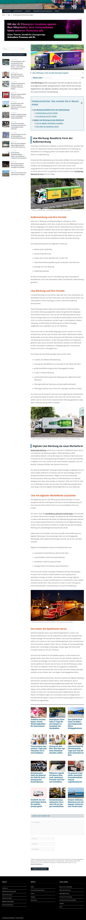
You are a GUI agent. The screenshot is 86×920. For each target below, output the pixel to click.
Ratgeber (33, 897)
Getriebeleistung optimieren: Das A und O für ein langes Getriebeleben (56, 803)
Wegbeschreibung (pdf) (8, 901)
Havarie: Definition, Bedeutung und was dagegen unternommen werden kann (76, 803)
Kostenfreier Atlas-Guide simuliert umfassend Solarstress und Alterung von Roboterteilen (18, 106)
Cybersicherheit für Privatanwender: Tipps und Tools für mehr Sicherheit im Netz (76, 750)
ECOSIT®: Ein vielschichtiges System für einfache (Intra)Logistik (38, 803)
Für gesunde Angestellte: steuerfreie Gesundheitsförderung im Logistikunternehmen (75, 777)
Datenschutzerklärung (36, 864)
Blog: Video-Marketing (64, 890)
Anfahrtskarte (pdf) (7, 898)
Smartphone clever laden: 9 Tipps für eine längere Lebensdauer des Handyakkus (56, 723)
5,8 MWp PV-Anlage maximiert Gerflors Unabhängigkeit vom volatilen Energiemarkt (19, 116)
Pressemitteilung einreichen (43, 11)
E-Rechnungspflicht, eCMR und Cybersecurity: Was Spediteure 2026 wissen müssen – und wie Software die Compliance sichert (18, 65)
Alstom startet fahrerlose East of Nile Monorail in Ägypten (18, 173)
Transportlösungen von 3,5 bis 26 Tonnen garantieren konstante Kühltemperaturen (18, 136)
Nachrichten (18, 11)
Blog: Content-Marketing (65, 887)
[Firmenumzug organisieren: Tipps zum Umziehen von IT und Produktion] (39, 739)
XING (60, 907)
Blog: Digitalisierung (64, 893)
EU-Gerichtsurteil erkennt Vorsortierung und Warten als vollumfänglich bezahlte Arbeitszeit (18, 126)
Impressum (5, 888)
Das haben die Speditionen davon (47, 126)
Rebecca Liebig (37, 77)
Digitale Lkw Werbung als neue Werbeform (48, 120)
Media (57, 11)
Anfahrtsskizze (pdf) (7, 894)
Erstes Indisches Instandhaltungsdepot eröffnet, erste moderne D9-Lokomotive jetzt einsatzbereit (19, 155)
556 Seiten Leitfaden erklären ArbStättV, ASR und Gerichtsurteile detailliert (18, 96)
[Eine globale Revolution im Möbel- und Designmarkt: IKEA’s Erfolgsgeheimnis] (76, 712)
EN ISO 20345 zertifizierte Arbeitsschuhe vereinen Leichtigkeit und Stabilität (17, 165)
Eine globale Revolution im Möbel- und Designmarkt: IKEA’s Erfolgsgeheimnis (75, 723)
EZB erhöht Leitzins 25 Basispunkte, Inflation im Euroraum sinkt (17, 75)
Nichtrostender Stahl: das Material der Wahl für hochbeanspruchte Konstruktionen (38, 777)
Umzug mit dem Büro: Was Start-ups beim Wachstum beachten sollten (57, 749)
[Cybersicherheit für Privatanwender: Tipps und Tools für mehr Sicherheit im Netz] (76, 739)
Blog (82, 77)
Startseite (7, 11)
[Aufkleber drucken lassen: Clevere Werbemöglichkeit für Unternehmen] (39, 712)
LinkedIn (61, 903)
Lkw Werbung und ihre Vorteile (46, 116)
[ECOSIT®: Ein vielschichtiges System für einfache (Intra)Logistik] (39, 793)
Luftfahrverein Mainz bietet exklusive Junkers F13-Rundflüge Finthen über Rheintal (18, 86)
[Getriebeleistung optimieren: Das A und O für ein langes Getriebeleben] (57, 793)
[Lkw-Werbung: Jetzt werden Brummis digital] (57, 57)
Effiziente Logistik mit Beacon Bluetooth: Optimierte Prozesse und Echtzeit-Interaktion (57, 777)
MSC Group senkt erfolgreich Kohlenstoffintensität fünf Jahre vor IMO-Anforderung (18, 145)
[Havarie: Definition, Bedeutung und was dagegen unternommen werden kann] (76, 793)
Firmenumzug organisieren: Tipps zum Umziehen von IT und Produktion (39, 749)
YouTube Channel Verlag (65, 897)
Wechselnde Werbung (38, 450)
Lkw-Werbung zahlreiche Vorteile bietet (59, 514)
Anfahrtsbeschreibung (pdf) (9, 891)
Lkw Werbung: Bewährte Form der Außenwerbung (51, 110)
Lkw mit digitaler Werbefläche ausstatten (49, 123)
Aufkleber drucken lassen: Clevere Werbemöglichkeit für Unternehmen (38, 722)
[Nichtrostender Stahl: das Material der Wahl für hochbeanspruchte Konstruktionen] (39, 766)
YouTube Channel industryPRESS (67, 900)
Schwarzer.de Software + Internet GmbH (13, 918)
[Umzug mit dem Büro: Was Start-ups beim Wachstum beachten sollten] (57, 739)
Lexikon (27, 11)
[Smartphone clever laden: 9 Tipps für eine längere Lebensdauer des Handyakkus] (57, 712)
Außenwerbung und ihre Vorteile (47, 113)
